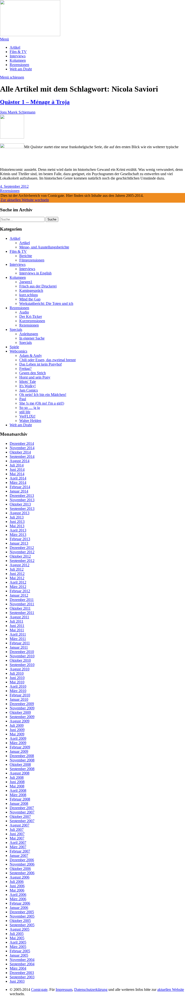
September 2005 (22, 925)
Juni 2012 (17, 574)
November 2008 (22, 760)
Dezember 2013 (22, 495)
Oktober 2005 (20, 921)
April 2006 (18, 895)
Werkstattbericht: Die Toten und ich (46, 303)
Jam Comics (28, 390)
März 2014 (18, 482)
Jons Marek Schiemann (17, 112)
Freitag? (25, 369)
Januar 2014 (19, 491)
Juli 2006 (17, 882)
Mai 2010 (17, 682)
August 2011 (19, 617)
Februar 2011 (20, 643)
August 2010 (19, 669)
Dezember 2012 (22, 548)
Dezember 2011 (22, 600)
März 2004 (18, 968)
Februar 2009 (20, 747)
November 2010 (22, 656)
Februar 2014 (20, 487)
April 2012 (18, 582)
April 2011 (18, 634)
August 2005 (19, 929)
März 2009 (18, 743)
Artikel (15, 47)
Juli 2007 (17, 829)
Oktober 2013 (20, 504)
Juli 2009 (17, 725)
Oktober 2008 (20, 764)
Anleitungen (28, 334)
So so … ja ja (29, 408)
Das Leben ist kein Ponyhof (40, 364)
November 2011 (22, 604)
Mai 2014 (17, 474)
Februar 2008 (20, 799)
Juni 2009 (17, 730)
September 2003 (22, 977)
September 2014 (22, 456)
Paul (22, 399)
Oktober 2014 (20, 452)
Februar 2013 (20, 539)
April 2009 (18, 738)
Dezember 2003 (22, 973)
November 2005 (22, 916)
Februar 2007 (20, 851)
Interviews (18, 56)
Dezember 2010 (22, 652)
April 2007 (18, 842)
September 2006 (22, 873)
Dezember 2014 (22, 443)
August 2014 (19, 461)
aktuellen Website (170, 989)
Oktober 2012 (20, 556)
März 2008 (18, 795)
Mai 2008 (17, 786)
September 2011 (22, 613)
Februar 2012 (20, 591)
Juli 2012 (17, 569)
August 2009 (19, 721)
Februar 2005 (20, 951)
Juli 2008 (17, 777)
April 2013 (18, 530)
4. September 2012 (14, 186)
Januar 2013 (19, 543)
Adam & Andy (30, 355)
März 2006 (18, 899)
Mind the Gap (29, 299)
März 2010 (18, 691)
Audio (24, 312)
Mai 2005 (17, 938)
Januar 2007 (19, 855)
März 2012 (18, 587)
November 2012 (22, 552)
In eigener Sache (32, 338)
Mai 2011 (17, 630)
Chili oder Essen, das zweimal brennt (47, 360)
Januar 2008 (19, 803)
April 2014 (18, 478)
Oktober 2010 (20, 660)
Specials (16, 329)
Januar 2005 (19, 955)
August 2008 (19, 773)
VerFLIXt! (27, 416)
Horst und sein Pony (34, 377)
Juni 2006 (17, 886)
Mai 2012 (17, 578)
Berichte (25, 256)
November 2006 (22, 864)
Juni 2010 (17, 678)
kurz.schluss (28, 295)
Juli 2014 (17, 465)
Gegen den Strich (32, 373)
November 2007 (22, 812)
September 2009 (22, 717)
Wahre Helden (30, 421)
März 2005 (18, 947)
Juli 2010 (17, 673)
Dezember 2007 (22, 808)
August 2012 (19, 565)
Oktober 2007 (20, 816)
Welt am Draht (21, 69)
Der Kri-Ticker (30, 316)
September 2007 (22, 821)
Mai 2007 (17, 838)
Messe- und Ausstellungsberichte (44, 247)
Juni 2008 (17, 782)
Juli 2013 (17, 517)
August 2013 (19, 513)
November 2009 (22, 708)
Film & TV (18, 52)
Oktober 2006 (20, 869)
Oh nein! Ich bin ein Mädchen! (42, 395)
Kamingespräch (31, 290)
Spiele (14, 347)
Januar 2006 (19, 908)
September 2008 (22, 769)
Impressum (64, 989)
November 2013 (22, 500)
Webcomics (18, 351)
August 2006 (19, 877)
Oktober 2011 (20, 608)
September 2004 (22, 964)
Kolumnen (18, 60)
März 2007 (18, 847)
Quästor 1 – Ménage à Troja (35, 102)
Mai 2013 (17, 526)
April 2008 (18, 790)
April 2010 (18, 686)
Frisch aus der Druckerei (38, 286)
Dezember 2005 (22, 912)
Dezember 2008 (22, 756)
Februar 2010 (20, 695)
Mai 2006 (17, 890)
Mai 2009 (17, 734)
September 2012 (22, 561)
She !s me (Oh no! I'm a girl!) (41, 403)
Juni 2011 (17, 626)
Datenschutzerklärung (90, 989)
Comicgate (39, 989)
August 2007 (19, 825)
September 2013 (22, 509)
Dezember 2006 (22, 860)
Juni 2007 (17, 834)
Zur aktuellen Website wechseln (24, 200)
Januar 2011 (19, 647)
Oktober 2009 (20, 712)
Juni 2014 (17, 469)
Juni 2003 (17, 981)
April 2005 (18, 942)
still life (24, 412)
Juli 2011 (16, 621)
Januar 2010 (19, 699)
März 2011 (18, 639)
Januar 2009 (19, 751)
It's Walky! (27, 386)
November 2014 (22, 448)
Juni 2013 (17, 522)
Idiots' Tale (27, 382)
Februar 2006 (20, 903)
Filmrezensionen (31, 260)
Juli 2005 (17, 934)
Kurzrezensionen (32, 321)
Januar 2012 (19, 595)
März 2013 (18, 535)
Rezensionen (19, 65)
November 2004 (22, 960)
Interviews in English (35, 273)
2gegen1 (25, 282)
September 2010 (22, 665)
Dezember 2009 (22, 704)
